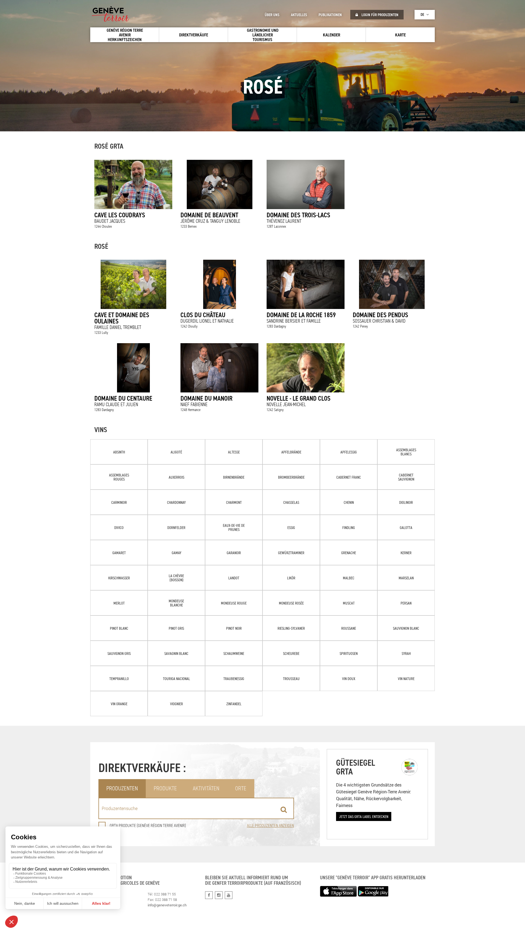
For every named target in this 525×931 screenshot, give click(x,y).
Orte (240, 788)
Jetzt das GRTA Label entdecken (363, 816)
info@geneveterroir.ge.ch (167, 905)
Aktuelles (299, 14)
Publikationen (330, 14)
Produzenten (122, 788)
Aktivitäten (206, 788)
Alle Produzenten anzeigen (270, 825)
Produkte (165, 788)
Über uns (272, 14)
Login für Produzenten (379, 14)
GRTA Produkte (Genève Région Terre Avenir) (148, 825)
